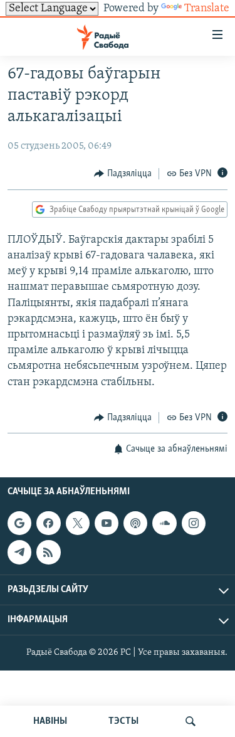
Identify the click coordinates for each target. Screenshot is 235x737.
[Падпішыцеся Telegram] (19, 553)
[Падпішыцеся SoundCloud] (164, 523)
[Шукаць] (190, 721)
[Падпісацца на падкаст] (135, 523)
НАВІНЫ (50, 721)
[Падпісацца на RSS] (48, 553)
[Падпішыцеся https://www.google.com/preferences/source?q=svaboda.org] (19, 523)
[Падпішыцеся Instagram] (194, 523)
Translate (206, 8)
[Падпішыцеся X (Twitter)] (78, 523)
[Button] (123, 174)
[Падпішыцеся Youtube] (106, 523)
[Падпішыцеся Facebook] (48, 523)
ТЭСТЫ (123, 721)
